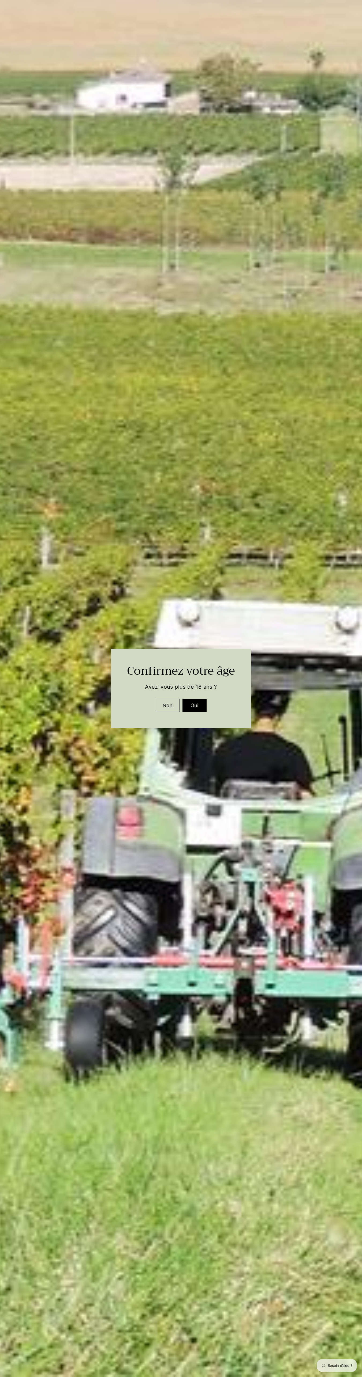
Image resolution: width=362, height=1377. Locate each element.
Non (168, 705)
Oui (194, 705)
